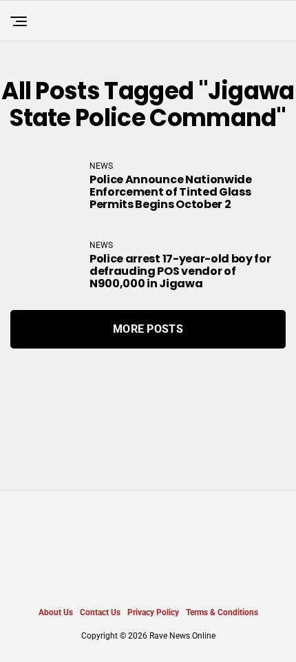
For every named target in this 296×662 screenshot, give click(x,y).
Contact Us (100, 612)
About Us (56, 612)
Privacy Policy (153, 612)
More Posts (148, 328)
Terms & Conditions (222, 612)
